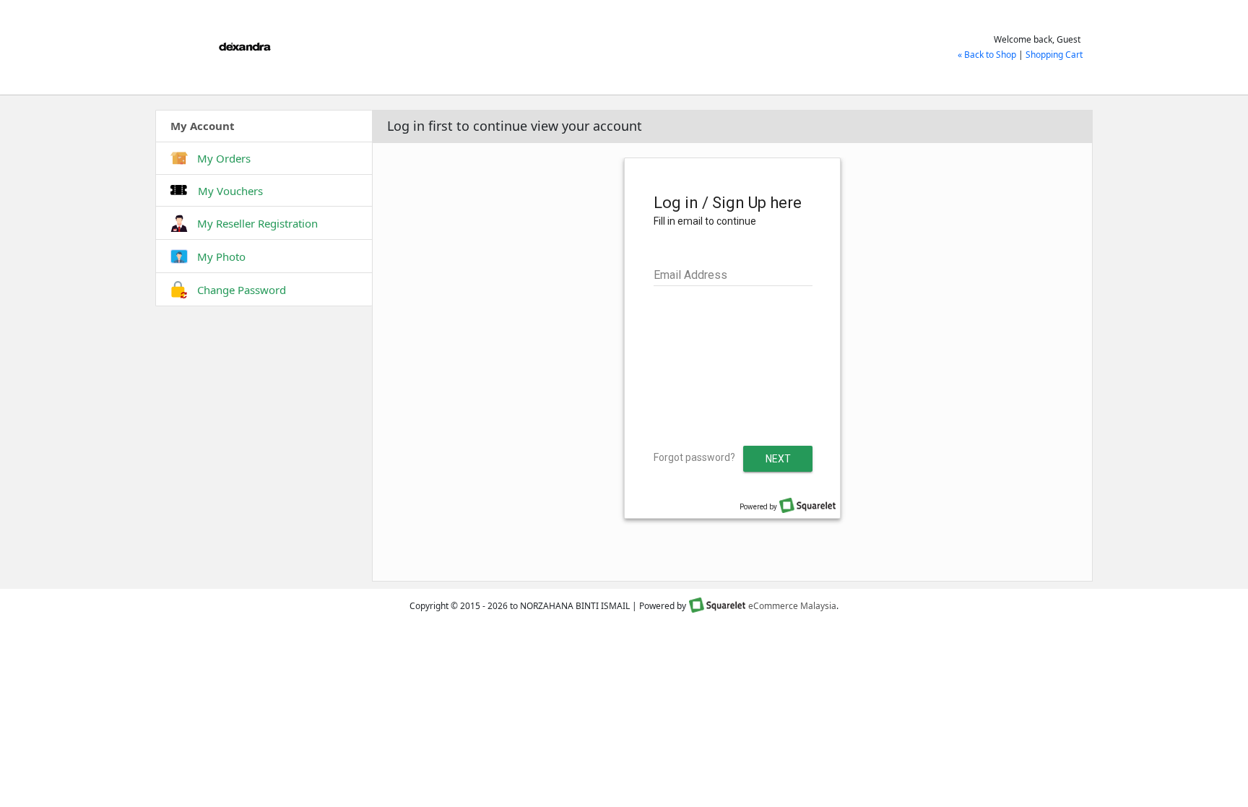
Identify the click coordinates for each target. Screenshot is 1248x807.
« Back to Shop (987, 54)
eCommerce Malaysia (792, 606)
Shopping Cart (1054, 54)
